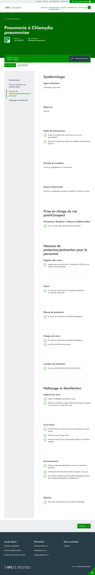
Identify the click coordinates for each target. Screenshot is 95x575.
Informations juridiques (83, 566)
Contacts (67, 546)
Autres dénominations (33, 38)
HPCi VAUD (38, 1)
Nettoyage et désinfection (18, 100)
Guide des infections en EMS (14, 555)
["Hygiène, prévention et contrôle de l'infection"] (12, 7)
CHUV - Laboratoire (54, 1)
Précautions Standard (11, 546)
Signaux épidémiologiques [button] (82, 1)
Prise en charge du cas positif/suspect (17, 85)
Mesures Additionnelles (12, 550)
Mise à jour (17, 38)
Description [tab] (11, 65)
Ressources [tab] (23, 65)
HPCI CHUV (45, 1)
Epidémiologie (14, 80)
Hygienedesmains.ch (41, 555)
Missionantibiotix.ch (41, 546)
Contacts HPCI (64, 1)
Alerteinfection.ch (40, 550)
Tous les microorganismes (13, 19)
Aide (73, 566)
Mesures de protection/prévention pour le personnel (20, 93)
